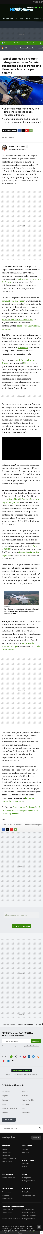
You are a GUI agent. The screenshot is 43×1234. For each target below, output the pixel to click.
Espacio (5, 1096)
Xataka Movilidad (21, 9)
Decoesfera (6, 1195)
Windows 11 (26, 1112)
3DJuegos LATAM (28, 1209)
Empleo (5, 1112)
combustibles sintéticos (13, 301)
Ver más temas (8, 1120)
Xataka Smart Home (9, 1158)
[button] (18, 146)
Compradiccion (7, 1198)
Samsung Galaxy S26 (27, 48)
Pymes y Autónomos (29, 1195)
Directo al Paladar (8, 1178)
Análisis (25, 1091)
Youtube (24, 1056)
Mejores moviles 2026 (25, 1024)
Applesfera (6, 1155)
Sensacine (25, 1163)
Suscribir (36, 1041)
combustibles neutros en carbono (17, 319)
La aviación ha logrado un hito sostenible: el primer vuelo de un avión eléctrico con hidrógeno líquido (21, 611)
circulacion (25, 18)
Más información (34, 1232)
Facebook (19, 130)
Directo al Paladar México (11, 1219)
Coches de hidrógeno (34, 824)
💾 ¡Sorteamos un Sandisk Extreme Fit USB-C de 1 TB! (20, 43)
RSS (37, 1056)
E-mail (31, 130)
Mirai (25, 363)
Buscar (40, 1129)
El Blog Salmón (27, 1192)
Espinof (24, 1166)
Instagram (29, 1056)
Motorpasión (26, 1178)
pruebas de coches (9, 18)
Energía (5, 1100)
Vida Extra (25, 1152)
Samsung (25, 1104)
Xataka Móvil (6, 1152)
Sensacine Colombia (29, 1216)
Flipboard (27, 130)
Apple (4, 1104)
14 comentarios (10, 130)
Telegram (33, 1056)
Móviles (25, 1096)
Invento (14, 48)
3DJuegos (25, 1149)
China (6, 48)
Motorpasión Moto (28, 1181)
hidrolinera (23, 347)
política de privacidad (31, 1046)
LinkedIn (8, 1060)
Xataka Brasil (6, 1212)
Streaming (6, 1091)
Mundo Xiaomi (7, 1161)
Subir (35, 1137)
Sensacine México (28, 1212)
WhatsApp (11, 1056)
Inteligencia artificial (9, 1108)
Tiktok (13, 1060)
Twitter (23, 130)
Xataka (4, 1149)
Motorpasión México (29, 1219)
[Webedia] (38, 1)
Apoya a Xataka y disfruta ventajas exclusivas (21, 1074)
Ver (22, 926)
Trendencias (6, 1192)
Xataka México (7, 1209)
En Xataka (7, 606)
